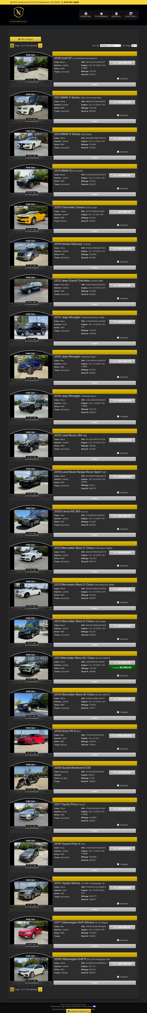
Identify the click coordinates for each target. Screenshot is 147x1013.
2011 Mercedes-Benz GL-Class (82, 657)
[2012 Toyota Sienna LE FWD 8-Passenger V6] (31, 892)
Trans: (57, 72)
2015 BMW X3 (68, 170)
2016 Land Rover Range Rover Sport (80, 472)
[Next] (40, 45)
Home (62, 1004)
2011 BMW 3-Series (77, 97)
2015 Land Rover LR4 (70, 435)
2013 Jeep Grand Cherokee (78, 280)
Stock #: (84, 74)
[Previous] (12, 45)
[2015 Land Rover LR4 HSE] (31, 444)
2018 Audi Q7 (75, 58)
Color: (57, 62)
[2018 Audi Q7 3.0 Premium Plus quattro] (31, 67)
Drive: (57, 68)
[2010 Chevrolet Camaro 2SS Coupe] (31, 216)
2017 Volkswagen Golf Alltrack (81, 922)
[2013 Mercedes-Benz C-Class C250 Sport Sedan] (31, 557)
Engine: (84, 65)
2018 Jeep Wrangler (75, 356)
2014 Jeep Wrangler (79, 317)
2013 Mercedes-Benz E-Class (84, 584)
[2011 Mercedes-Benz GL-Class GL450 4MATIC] (31, 667)
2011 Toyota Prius (69, 804)
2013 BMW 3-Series (73, 134)
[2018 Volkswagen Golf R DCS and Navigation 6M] (31, 968)
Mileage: (85, 71)
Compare (124, 78)
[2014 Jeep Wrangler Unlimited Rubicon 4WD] (31, 326)
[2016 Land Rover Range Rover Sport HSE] (31, 481)
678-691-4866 (71, 2)
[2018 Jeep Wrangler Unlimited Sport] (31, 365)
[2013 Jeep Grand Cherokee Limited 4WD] (31, 289)
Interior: (57, 65)
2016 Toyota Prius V (69, 843)
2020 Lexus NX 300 (71, 511)
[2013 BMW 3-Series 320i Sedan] (31, 143)
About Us (67, 1004)
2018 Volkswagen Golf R (82, 959)
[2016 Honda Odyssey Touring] (31, 253)
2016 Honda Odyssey (72, 244)
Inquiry (95, 84)
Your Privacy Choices (86, 1006)
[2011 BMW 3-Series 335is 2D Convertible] (31, 106)
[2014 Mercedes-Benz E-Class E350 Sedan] (31, 630)
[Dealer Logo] (18, 15)
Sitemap (77, 1006)
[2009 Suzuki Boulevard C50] (31, 777)
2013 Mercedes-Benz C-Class (83, 548)
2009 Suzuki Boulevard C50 (72, 767)
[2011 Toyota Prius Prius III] (31, 813)
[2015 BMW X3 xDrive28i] (31, 180)
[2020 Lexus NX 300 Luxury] (31, 520)
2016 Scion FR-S (67, 731)
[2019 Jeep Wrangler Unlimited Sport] (31, 405)
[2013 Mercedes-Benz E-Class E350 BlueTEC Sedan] (31, 593)
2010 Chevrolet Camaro (75, 207)
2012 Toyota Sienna (79, 883)
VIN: (83, 62)
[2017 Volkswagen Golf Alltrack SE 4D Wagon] (31, 931)
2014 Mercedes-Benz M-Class (82, 694)
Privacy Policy (82, 1004)
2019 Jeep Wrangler (75, 396)
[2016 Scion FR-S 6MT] (31, 740)
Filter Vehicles (26, 39)
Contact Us (74, 1004)
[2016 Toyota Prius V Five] (31, 853)
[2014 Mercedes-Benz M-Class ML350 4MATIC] (31, 703)
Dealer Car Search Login (57, 1006)
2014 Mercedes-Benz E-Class (80, 621)
